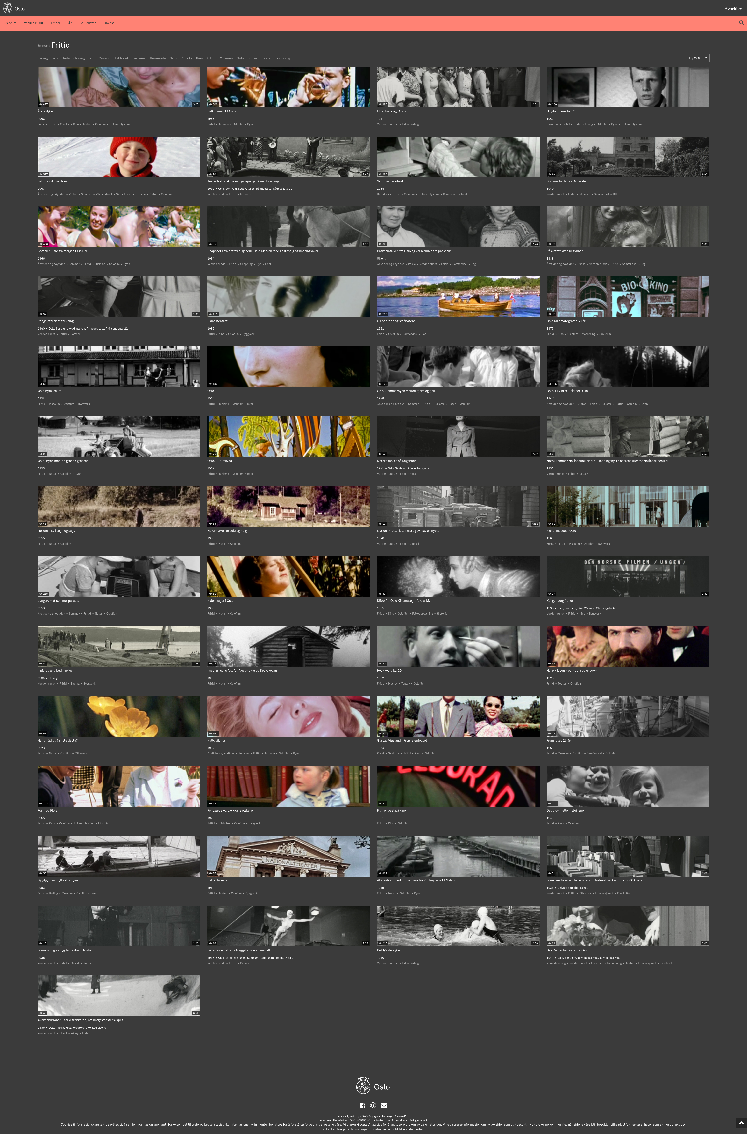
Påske (412, 264)
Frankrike (623, 893)
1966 (41, 119)
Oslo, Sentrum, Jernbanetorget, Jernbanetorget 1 (590, 958)
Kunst (41, 124)
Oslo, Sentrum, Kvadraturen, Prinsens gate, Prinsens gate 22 (88, 328)
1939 (210, 189)
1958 (210, 608)
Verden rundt (33, 23)
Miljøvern (81, 753)
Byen (250, 124)
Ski (118, 194)
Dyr (258, 264)
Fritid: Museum (100, 58)
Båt (615, 194)
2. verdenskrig (556, 963)
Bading (42, 58)
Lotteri (253, 58)
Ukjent (381, 259)
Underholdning (73, 58)
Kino (199, 58)
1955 (210, 119)
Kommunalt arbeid (455, 194)
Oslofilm (10, 23)
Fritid (52, 124)
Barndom (552, 124)
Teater (267, 58)
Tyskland (666, 963)
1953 (41, 468)
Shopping (283, 58)
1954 (380, 189)
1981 (380, 818)
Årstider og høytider (51, 194)
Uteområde (157, 58)
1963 (550, 538)
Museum (226, 58)
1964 (210, 398)
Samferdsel (601, 194)
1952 (380, 678)
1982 (210, 328)
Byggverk (249, 334)
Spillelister (88, 23)
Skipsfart (612, 753)
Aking (74, 1033)
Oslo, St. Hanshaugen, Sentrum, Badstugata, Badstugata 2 (256, 958)
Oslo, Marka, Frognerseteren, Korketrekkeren (78, 1028)
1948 (380, 398)
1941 (380, 119)
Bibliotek (122, 58)
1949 (550, 818)
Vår (98, 194)
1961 (380, 328)
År (70, 23)
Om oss (109, 23)
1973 (41, 748)
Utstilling (104, 823)
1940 (550, 189)
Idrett (108, 194)
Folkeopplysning (120, 124)
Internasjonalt (604, 893)
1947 (550, 398)
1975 (550, 328)
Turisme (138, 58)
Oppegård (55, 678)
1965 (41, 818)
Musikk (187, 58)
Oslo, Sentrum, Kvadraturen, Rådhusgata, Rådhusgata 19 (255, 189)
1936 (210, 958)
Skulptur (394, 753)
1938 (550, 259)
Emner (55, 23)
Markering (588, 334)
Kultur (211, 58)
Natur (173, 58)
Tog (473, 264)
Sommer (86, 194)
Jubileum (605, 334)
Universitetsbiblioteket (573, 888)
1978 (550, 678)
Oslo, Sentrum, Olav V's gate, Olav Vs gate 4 (586, 608)
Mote (240, 58)
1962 (550, 119)
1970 (210, 818)
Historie (442, 614)
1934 (210, 259)
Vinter (73, 194)
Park (54, 58)
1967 (41, 189)
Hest (268, 264)
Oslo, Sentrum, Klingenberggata (408, 468)
